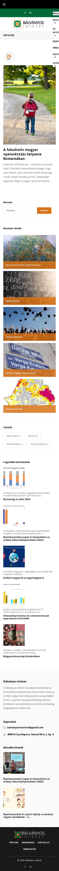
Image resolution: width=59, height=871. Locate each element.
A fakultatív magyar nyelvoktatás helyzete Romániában (22, 154)
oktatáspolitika (14, 444)
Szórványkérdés (14, 409)
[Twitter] (31, 13)
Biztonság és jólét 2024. (17, 499)
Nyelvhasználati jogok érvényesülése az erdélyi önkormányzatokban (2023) (26, 538)
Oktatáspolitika (13, 337)
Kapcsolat (44, 842)
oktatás (33, 435)
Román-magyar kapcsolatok (20, 373)
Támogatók (29, 849)
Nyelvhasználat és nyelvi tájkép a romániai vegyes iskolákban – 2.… (28, 816)
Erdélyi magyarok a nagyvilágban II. (23, 577)
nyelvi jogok (13, 435)
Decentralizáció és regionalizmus (23, 265)
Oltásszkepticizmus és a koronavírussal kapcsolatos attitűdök (26, 617)
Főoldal (14, 842)
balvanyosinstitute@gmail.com (25, 727)
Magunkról (28, 842)
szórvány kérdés (39, 444)
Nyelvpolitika (12, 301)
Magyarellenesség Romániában (21, 656)
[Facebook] (25, 13)
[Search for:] (20, 210)
